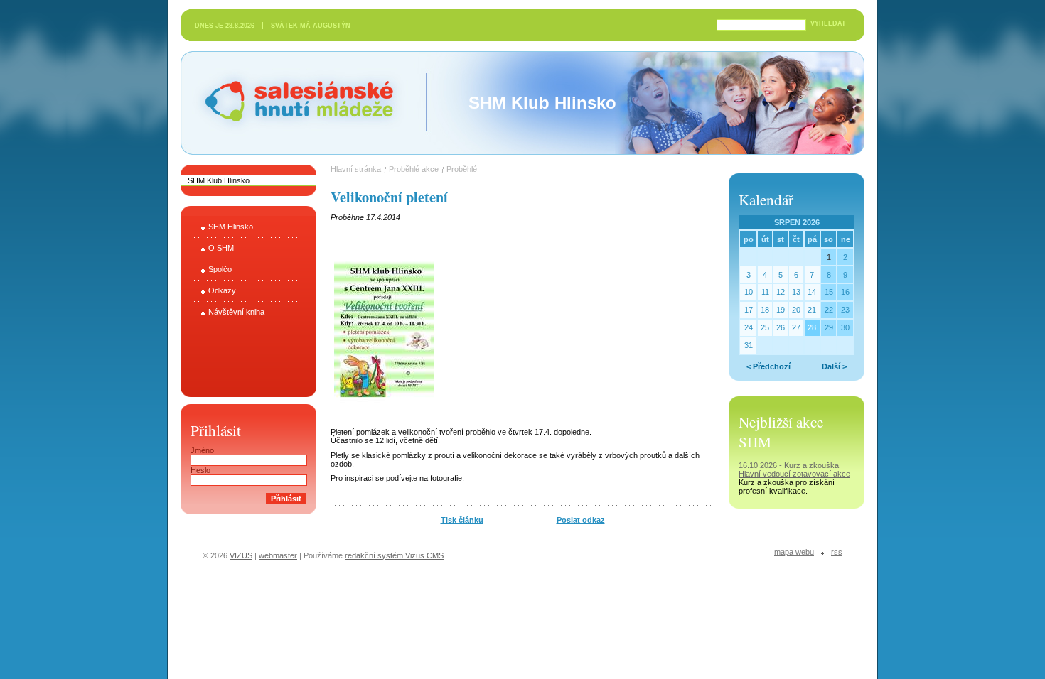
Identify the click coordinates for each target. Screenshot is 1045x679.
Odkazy (222, 290)
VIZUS (241, 555)
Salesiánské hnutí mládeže (244, 87)
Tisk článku (462, 520)
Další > (834, 366)
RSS (836, 552)
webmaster (278, 555)
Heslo (200, 470)
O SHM (221, 248)
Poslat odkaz (581, 520)
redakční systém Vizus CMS (394, 555)
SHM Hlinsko (230, 226)
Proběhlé (461, 169)
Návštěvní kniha (236, 312)
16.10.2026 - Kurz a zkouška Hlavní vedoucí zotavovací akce (794, 469)
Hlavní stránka (356, 169)
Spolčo (220, 269)
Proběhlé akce (414, 169)
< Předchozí (768, 366)
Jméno (202, 450)
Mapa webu (794, 552)
